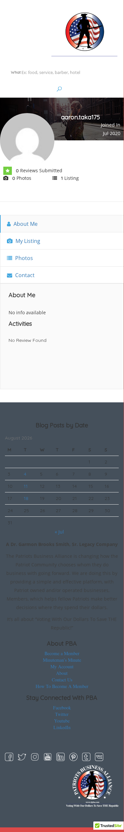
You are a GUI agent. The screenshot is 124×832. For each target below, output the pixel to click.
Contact (24, 275)
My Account (62, 666)
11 (26, 486)
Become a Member (62, 653)
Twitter (62, 714)
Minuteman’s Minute (62, 660)
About (62, 673)
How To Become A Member (62, 686)
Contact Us (62, 680)
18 (26, 498)
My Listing (27, 241)
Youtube (62, 721)
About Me (25, 223)
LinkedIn (62, 727)
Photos (23, 258)
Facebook (62, 707)
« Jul (59, 532)
